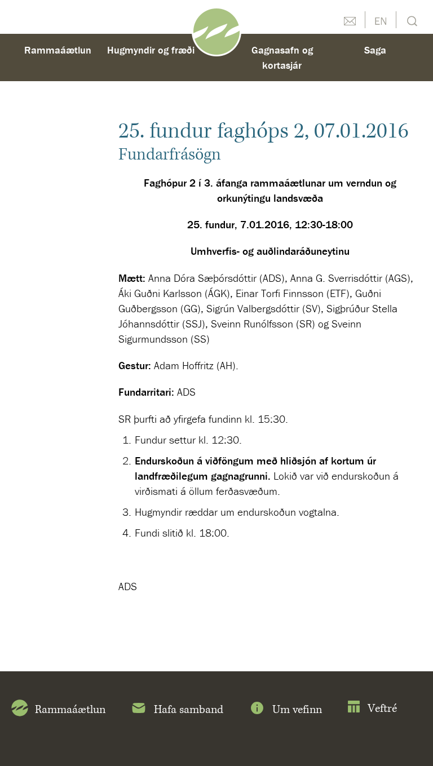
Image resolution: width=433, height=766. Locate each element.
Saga (375, 49)
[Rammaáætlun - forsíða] (216, 30)
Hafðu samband (349, 19)
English (380, 19)
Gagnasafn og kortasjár (282, 57)
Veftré (382, 708)
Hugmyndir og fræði (151, 49)
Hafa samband (188, 710)
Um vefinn (297, 710)
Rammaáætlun (57, 49)
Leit (410, 20)
